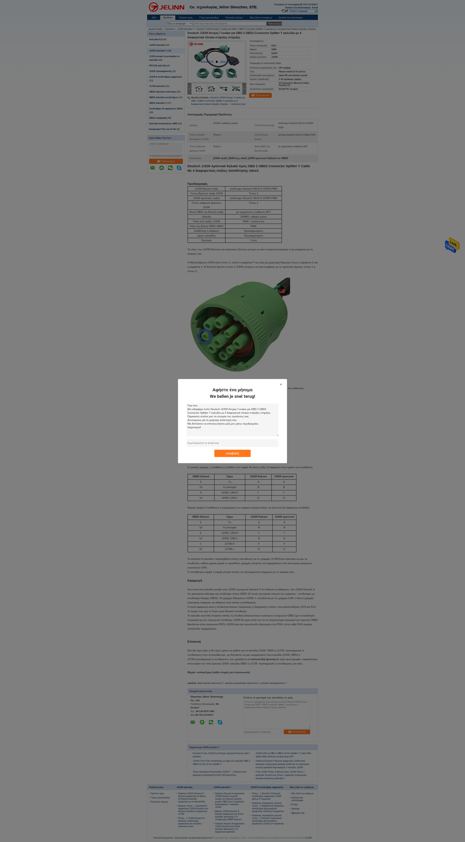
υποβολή (232, 453)
